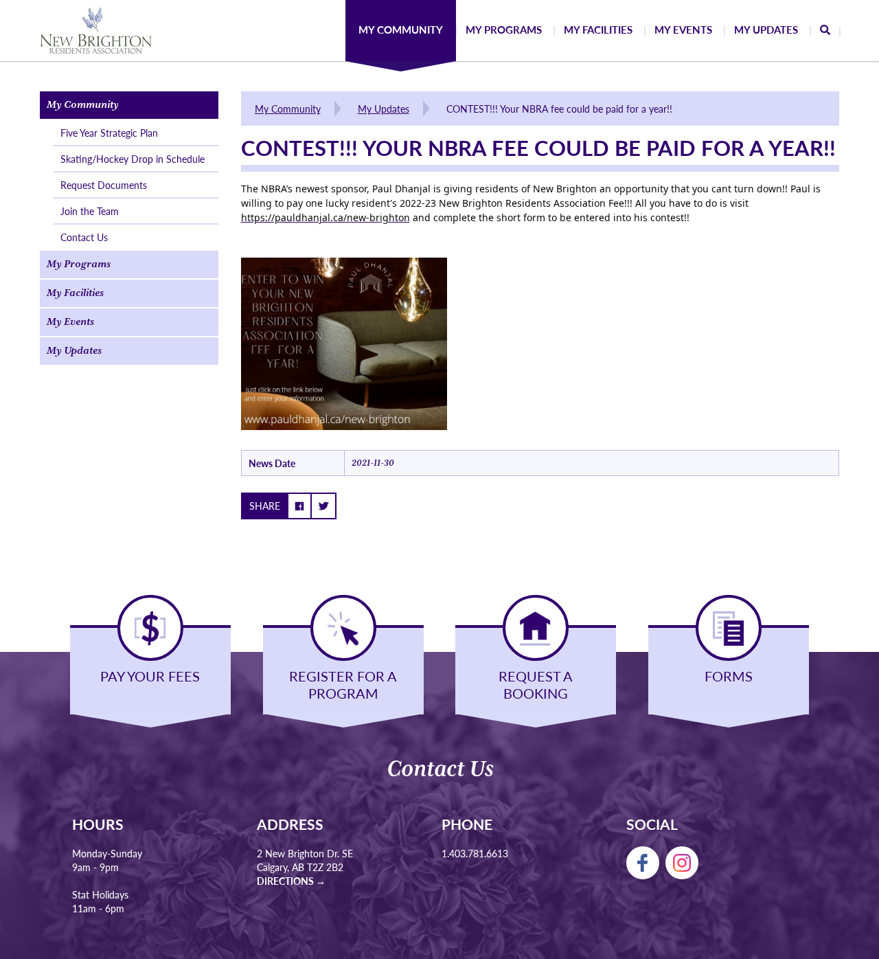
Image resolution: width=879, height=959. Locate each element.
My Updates (383, 108)
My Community (288, 108)
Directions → (291, 881)
